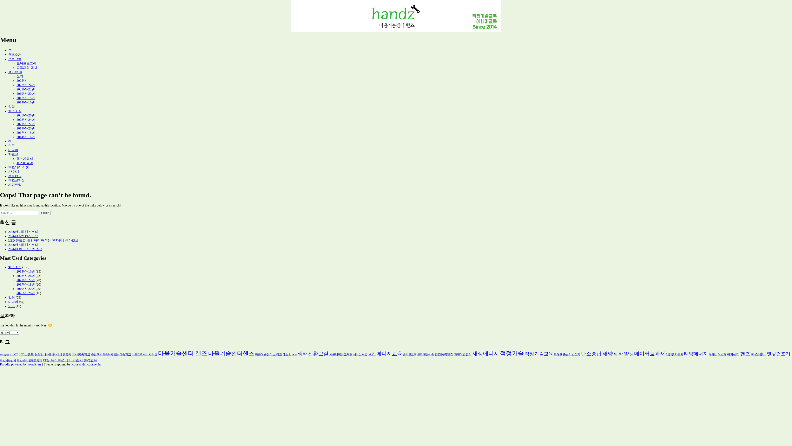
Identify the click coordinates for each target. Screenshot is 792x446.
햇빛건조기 (778, 353)
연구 (11, 145)
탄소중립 (591, 353)
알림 (11, 106)
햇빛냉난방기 (8, 360)
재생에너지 (485, 353)
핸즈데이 (758, 354)
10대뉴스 (4, 354)
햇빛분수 (22, 360)
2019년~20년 (25, 93)
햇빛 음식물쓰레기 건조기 (63, 360)
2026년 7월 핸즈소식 (23, 232)
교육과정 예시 (26, 67)
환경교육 (90, 360)
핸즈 (745, 353)
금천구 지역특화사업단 (105, 354)
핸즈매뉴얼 (24, 163)
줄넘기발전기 (571, 354)
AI (11, 354)
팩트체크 (14, 176)
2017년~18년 (25, 98)
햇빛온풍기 (35, 360)
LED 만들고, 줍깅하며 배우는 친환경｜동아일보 (43, 240)
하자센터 (733, 354)
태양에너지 (696, 353)
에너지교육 (389, 353)
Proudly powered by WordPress (20, 364)
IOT (15, 354)
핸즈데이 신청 (18, 167)
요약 (19, 76)
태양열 (713, 354)
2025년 (21, 80)
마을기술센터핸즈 (231, 353)
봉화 (294, 354)
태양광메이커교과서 (642, 353)
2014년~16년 (25, 102)
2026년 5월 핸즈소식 (23, 245)
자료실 (13, 154)
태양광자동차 (674, 354)
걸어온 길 (15, 72)
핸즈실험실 (16, 180)
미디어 (13, 150)
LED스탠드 (26, 354)
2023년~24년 (25, 85)
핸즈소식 (14, 111)
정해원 (558, 354)
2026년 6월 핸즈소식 (23, 236)
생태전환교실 (313, 353)
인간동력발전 (444, 354)
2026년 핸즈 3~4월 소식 (25, 249)
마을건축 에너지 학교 (144, 354)
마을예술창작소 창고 (268, 354)
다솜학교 (125, 354)
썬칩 (372, 354)
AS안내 (13, 171)
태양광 (610, 353)
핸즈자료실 (24, 158)
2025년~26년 (25, 115)
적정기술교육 (539, 353)
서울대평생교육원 (340, 354)
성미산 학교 (360, 354)
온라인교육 (409, 354)
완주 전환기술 (425, 354)
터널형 (722, 354)
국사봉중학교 (81, 354)
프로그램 (14, 59)
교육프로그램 (26, 63)
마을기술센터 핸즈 (182, 353)
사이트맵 (14, 184)
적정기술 (512, 353)
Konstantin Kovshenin (86, 364)
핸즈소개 (14, 54)
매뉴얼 (287, 354)
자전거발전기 (462, 354)
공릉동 (67, 354)
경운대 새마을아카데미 (48, 354)
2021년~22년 (25, 89)
